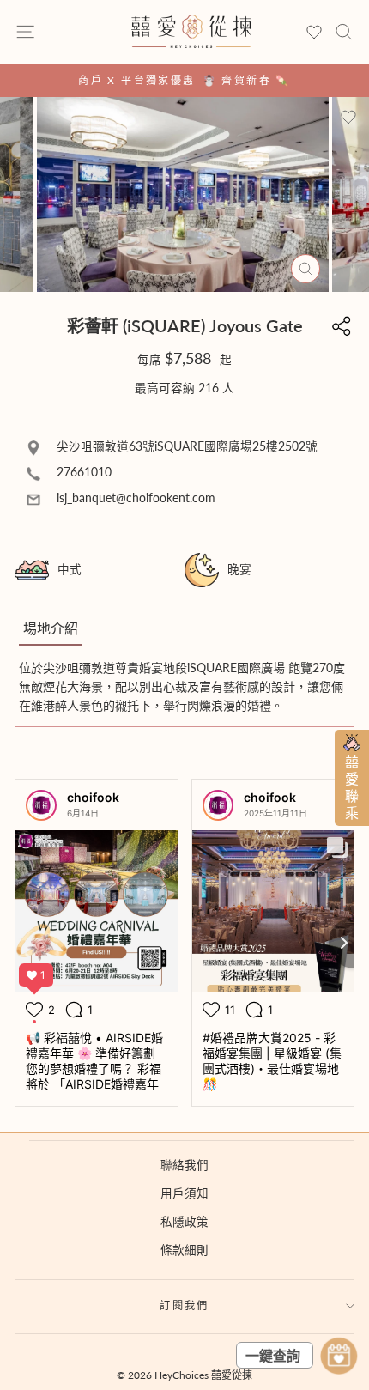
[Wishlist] (314, 33)
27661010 (82, 472)
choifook (93, 797)
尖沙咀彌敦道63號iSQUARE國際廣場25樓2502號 (185, 446)
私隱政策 (184, 1222)
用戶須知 (184, 1193)
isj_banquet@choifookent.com (134, 498)
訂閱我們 (184, 1305)
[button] (50, 629)
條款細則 (184, 1250)
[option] (184, 80)
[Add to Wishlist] (348, 117)
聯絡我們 (184, 1165)
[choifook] (41, 805)
